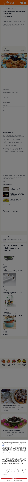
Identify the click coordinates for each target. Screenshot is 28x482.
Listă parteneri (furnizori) (7, 475)
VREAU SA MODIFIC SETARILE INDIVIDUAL (14, 480)
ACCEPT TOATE (14, 478)
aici (23, 454)
